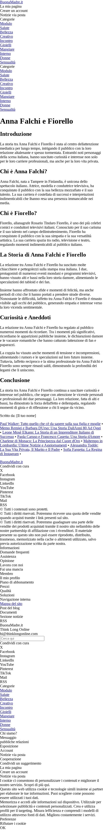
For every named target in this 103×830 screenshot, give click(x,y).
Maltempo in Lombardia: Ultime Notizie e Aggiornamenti (51, 443)
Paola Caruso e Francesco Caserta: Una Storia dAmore (58, 437)
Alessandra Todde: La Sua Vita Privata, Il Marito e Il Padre (49, 447)
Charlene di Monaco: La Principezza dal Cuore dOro (40, 441)
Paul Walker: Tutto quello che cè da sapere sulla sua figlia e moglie (50, 424)
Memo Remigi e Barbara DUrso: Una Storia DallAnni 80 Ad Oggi (50, 428)
